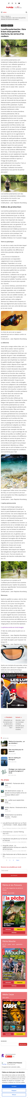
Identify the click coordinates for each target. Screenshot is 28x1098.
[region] (14, 1084)
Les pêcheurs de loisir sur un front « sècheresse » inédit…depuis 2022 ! (14, 824)
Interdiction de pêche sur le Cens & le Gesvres (15, 839)
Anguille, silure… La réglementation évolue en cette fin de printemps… (15, 847)
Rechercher (4, 1041)
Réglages (14, 1090)
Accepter (14, 1086)
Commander (19, 1034)
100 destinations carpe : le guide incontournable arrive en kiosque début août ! (16, 793)
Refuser (14, 1094)
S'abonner (19, 929)
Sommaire (8, 929)
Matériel (4, 25)
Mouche (10, 25)
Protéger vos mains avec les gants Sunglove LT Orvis (17, 771)
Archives (14, 932)
